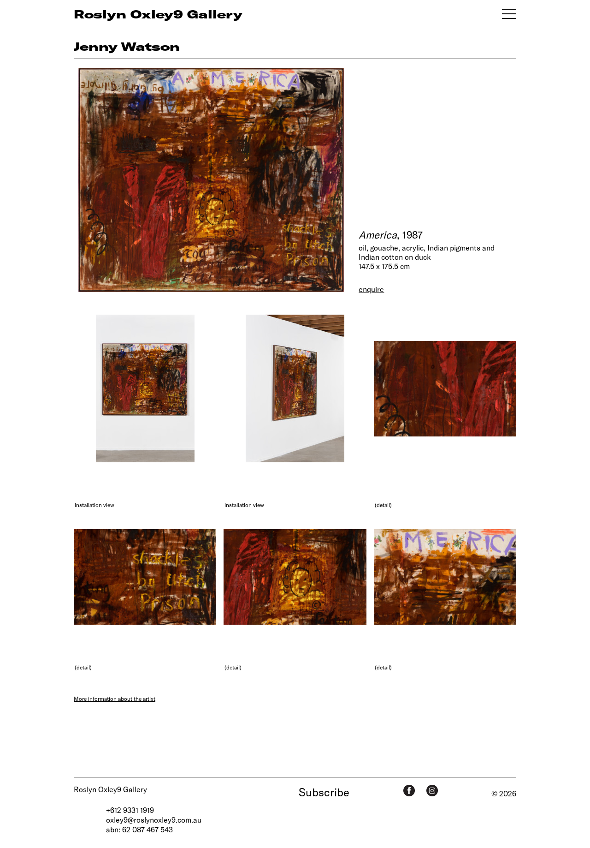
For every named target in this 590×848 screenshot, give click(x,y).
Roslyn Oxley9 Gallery (110, 789)
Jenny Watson (127, 46)
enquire (371, 289)
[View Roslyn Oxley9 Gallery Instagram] (432, 790)
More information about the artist (114, 698)
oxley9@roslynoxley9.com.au (153, 819)
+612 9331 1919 (130, 810)
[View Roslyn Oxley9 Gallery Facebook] (409, 790)
